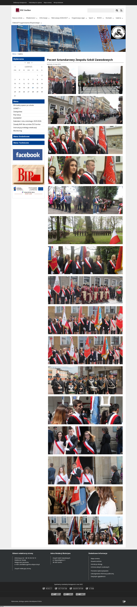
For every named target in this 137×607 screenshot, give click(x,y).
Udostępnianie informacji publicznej (102, 574)
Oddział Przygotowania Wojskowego (26, 23)
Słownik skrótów (96, 561)
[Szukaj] (117, 10)
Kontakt (109, 18)
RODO (99, 18)
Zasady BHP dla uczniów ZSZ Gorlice (26, 124)
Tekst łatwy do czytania (35, 2)
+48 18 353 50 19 (30, 558)
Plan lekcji (17, 115)
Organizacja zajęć (78, 18)
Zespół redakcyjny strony (23, 568)
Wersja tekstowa (58, 2)
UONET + (16, 108)
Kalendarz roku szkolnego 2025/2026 (27, 121)
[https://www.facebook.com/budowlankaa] (28, 163)
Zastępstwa (17, 112)
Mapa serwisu (48, 2)
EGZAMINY (17, 118)
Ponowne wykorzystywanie (99, 571)
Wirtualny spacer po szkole (23, 105)
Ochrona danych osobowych (100, 567)
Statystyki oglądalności (98, 576)
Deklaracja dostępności (20, 2)
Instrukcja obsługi (96, 564)
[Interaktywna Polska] (124, 601)
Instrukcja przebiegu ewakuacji (25, 127)
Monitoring (17, 131)
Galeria (118, 18)
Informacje (43, 18)
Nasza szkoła (17, 18)
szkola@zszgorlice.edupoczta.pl (29, 564)
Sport (91, 18)
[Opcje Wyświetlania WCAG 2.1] (121, 10)
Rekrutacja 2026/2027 (59, 18)
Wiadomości (30, 18)
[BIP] (28, 184)
